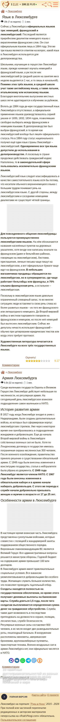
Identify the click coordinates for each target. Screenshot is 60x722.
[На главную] (6, 4)
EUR (15, 4)
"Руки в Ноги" (38, 704)
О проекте (53, 695)
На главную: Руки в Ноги (3, 11)
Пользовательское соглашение (18, 720)
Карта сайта (39, 695)
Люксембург (15, 11)
